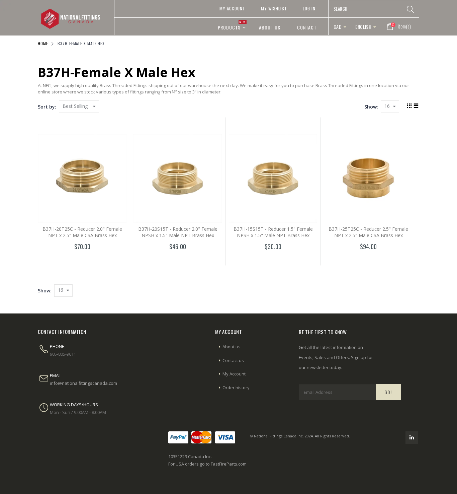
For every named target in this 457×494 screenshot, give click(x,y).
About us (231, 347)
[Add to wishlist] (68, 258)
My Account (232, 8)
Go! (388, 392)
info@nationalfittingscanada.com (83, 383)
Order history (236, 387)
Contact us (233, 360)
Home (43, 43)
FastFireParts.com (229, 464)
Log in (309, 8)
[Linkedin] (411, 437)
